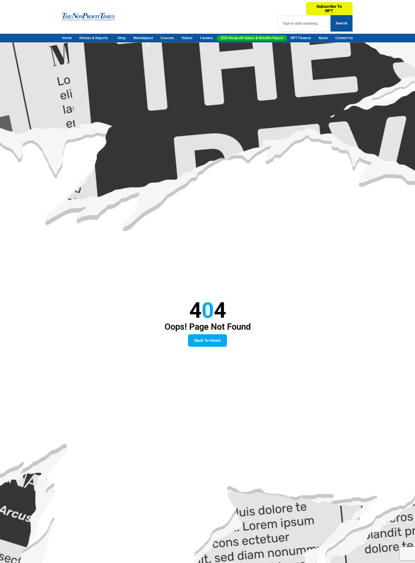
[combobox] (303, 23)
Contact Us (344, 38)
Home (67, 38)
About (323, 38)
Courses (167, 38)
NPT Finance (301, 38)
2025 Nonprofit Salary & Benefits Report (251, 38)
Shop (122, 38)
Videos (187, 38)
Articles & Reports (93, 38)
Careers (206, 38)
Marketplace (143, 38)
